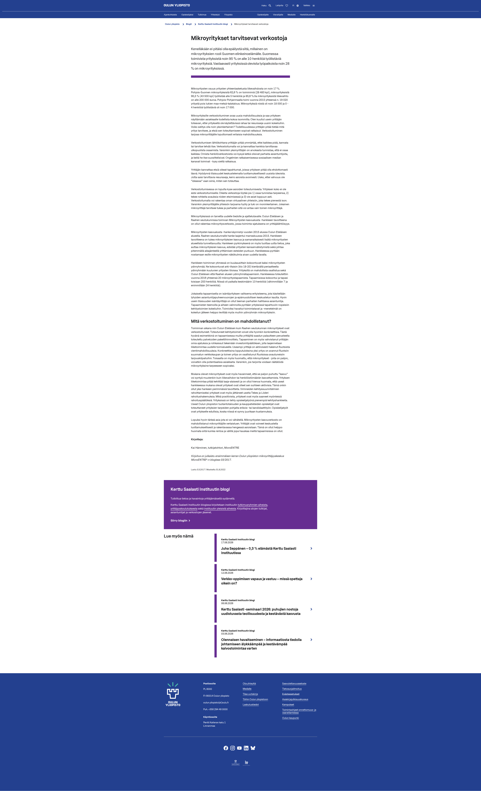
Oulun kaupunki (290, 718)
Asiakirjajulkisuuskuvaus (295, 699)
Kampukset (288, 704)
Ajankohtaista (170, 14)
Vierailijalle (278, 14)
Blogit (189, 24)
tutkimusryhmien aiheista (252, 505)
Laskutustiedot (251, 704)
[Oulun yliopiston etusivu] (185, 5)
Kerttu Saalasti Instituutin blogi (213, 24)
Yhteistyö (215, 14)
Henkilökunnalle (307, 14)
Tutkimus (202, 14)
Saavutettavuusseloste (294, 683)
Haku (264, 5)
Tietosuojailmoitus (292, 688)
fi (296, 7)
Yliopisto (228, 14)
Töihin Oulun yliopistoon (255, 699)
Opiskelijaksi (187, 14)
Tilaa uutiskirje (250, 694)
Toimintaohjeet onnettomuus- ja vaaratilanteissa (299, 711)
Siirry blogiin (179, 520)
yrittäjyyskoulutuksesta (184, 508)
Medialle (291, 14)
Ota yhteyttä (249, 683)
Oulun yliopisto (172, 24)
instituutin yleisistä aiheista (220, 508)
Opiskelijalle (263, 14)
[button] (309, 5)
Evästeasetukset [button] (290, 694)
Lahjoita (279, 5)
